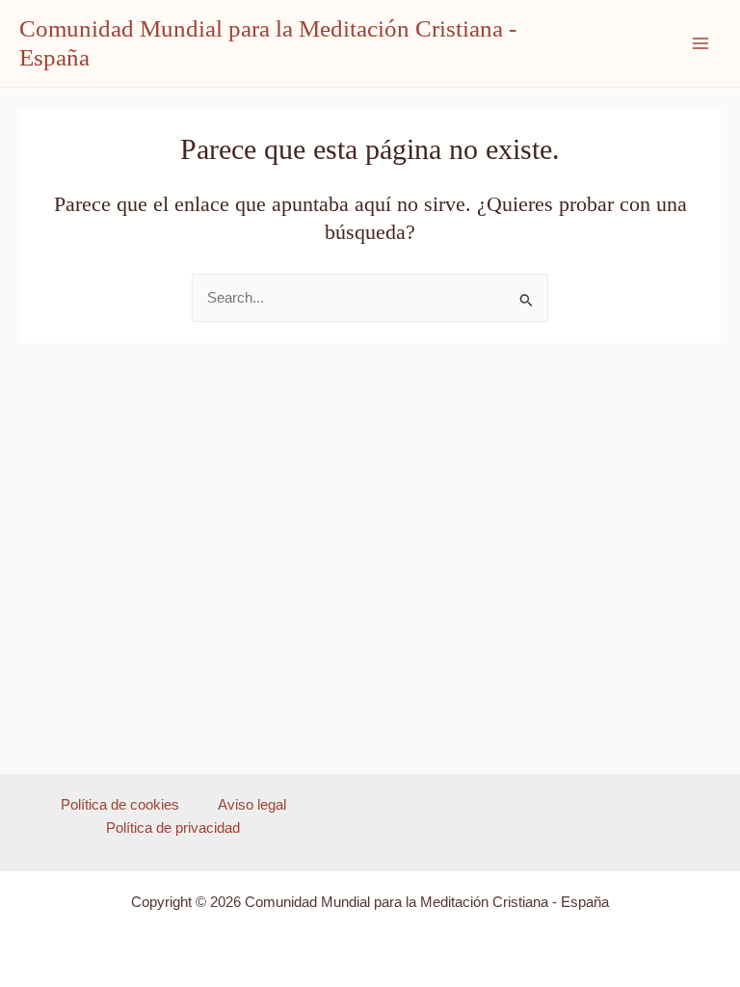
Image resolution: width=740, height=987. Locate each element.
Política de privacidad (173, 828)
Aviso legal (252, 805)
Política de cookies (120, 805)
